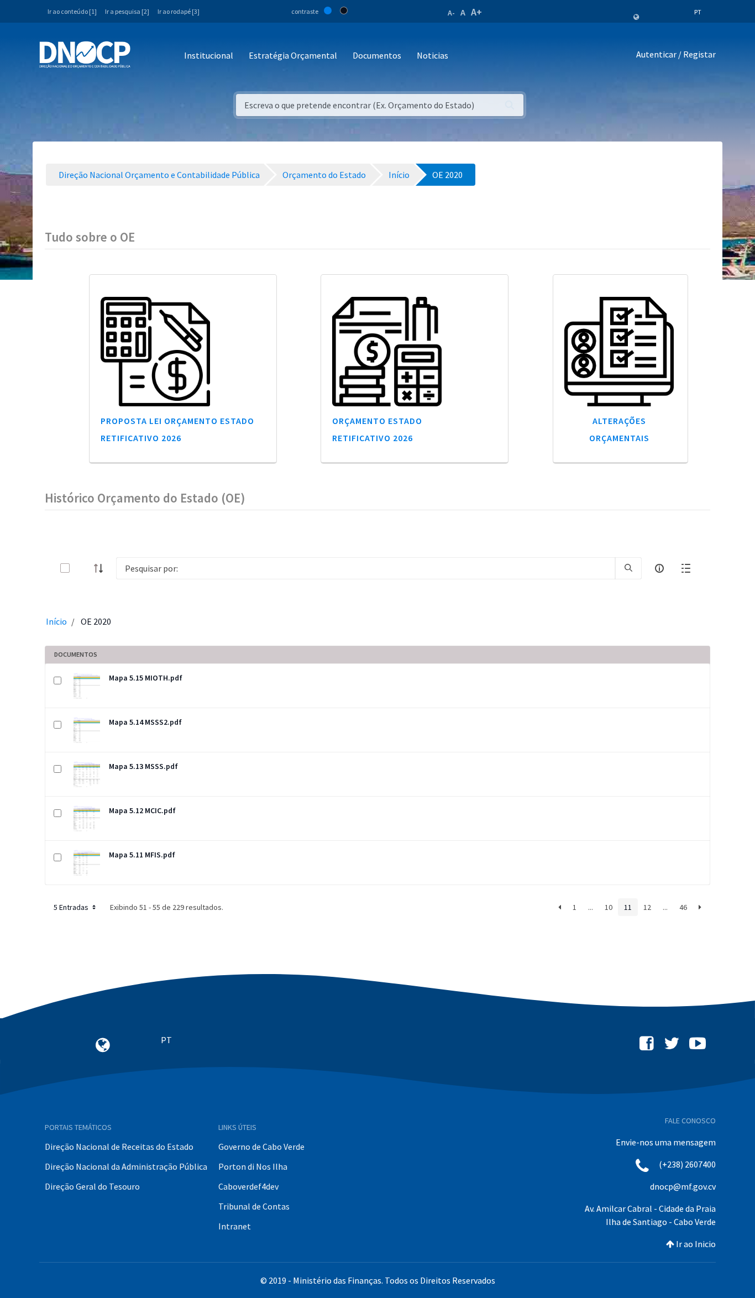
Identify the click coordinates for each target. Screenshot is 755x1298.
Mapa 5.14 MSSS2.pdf (145, 722)
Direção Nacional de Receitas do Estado (119, 1146)
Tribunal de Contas (254, 1206)
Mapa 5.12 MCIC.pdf (142, 810)
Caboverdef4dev (248, 1186)
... (590, 907)
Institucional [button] (208, 55)
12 (647, 907)
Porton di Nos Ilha (252, 1166)
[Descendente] (102, 568)
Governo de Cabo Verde (261, 1146)
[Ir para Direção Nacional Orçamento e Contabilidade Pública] (84, 55)
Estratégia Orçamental (293, 55)
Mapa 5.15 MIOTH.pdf (145, 678)
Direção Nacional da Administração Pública (126, 1166)
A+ (476, 12)
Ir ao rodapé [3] (179, 11)
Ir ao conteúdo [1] (72, 11)
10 (608, 907)
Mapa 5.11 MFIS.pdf (142, 855)
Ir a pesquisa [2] (127, 11)
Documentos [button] (377, 55)
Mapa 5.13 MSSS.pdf (143, 766)
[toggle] (82, 568)
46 (683, 907)
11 (628, 907)
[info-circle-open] (659, 568)
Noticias (432, 55)
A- (451, 13)
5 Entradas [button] (72, 907)
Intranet (234, 1226)
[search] (628, 568)
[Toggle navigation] (145, 56)
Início (56, 621)
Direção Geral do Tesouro (92, 1186)
